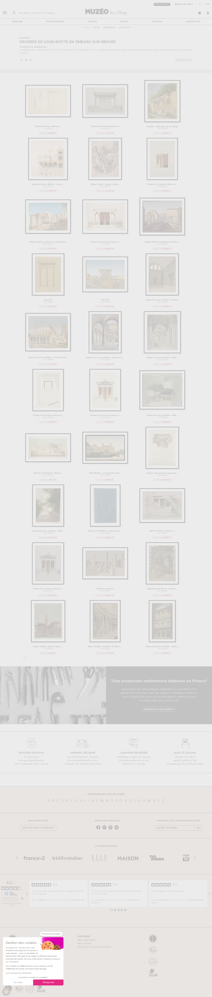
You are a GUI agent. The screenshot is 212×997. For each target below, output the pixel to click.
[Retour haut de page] (24, 658)
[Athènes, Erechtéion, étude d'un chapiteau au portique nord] (162, 468)
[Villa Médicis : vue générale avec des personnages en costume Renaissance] (105, 463)
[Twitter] (117, 829)
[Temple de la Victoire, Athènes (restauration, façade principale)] (48, 584)
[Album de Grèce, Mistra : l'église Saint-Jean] (48, 179)
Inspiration (193, 22)
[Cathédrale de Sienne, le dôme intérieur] (162, 584)
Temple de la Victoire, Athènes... (48, 590)
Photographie (55, 22)
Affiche (92, 22)
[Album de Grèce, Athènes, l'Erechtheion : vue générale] (162, 522)
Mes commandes (86, 940)
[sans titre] (48, 295)
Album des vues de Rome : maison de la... (48, 359)
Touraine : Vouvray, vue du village (162, 128)
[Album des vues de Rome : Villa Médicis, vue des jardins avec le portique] (162, 409)
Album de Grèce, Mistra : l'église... (48, 185)
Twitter (26, 59)
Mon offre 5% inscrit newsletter (94, 947)
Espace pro (162, 4)
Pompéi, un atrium (105, 590)
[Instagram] (105, 829)
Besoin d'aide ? (184, 4)
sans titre (48, 301)
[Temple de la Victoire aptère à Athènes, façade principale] (48, 411)
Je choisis (18, 982)
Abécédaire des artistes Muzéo (106, 794)
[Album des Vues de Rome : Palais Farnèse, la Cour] (162, 642)
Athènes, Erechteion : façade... (48, 474)
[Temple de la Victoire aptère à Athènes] (105, 411)
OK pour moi (48, 982)
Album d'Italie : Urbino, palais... (105, 185)
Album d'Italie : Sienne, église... (48, 648)
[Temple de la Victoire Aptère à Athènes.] (105, 117)
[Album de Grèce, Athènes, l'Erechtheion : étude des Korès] (48, 117)
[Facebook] (99, 829)
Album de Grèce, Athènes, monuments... (48, 243)
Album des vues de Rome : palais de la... (105, 359)
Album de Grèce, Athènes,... (48, 127)
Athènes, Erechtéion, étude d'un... (162, 474)
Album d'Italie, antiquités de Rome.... (162, 243)
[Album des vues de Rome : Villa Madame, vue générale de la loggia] (162, 353)
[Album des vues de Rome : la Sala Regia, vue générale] (162, 295)
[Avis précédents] (27, 894)
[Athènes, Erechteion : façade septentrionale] (48, 462)
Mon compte (84, 943)
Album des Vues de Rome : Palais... (162, 648)
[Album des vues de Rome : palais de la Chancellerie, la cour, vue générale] (105, 353)
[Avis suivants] (210, 894)
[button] (6, 992)
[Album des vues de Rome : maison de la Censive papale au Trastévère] (48, 351)
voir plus (42, 894)
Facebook (21, 59)
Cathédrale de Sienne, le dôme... (162, 590)
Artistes (157, 22)
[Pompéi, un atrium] (105, 579)
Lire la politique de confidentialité (18, 973)
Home (86, 28)
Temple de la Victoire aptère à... (48, 416)
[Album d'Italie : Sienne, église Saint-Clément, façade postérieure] (48, 642)
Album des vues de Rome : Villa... (162, 359)
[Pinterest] (111, 829)
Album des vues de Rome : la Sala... (162, 301)
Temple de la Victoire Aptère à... (105, 127)
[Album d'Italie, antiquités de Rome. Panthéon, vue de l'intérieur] (105, 642)
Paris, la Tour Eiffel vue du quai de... (105, 532)
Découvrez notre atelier (159, 709)
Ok (198, 828)
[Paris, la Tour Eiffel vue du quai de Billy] (105, 526)
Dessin (124, 22)
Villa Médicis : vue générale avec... (105, 474)
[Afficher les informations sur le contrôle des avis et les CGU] (22, 898)
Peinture (17, 22)
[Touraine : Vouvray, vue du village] (162, 122)
